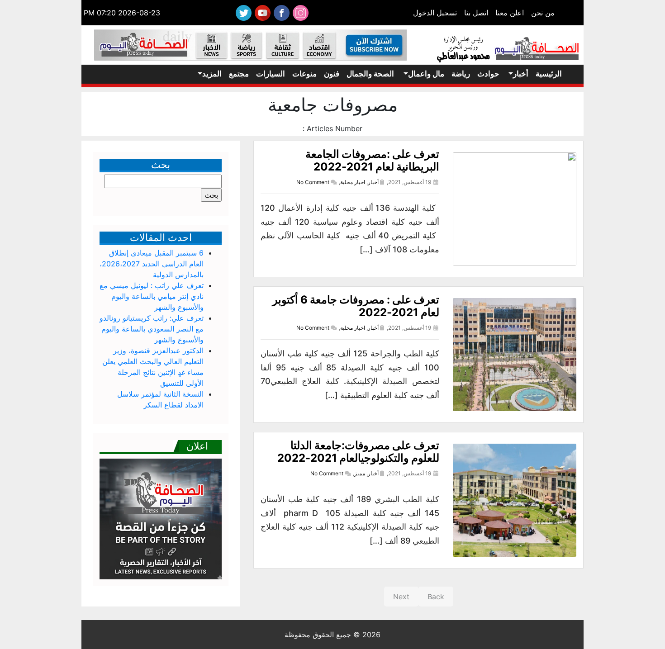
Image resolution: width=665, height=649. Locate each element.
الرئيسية (549, 73)
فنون (331, 73)
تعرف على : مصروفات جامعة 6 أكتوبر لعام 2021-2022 (355, 306)
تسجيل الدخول (435, 12)
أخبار (520, 73)
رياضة (460, 73)
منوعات (304, 73)
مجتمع (239, 73)
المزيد (212, 73)
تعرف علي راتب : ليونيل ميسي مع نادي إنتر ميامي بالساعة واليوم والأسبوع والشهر (152, 296)
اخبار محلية (352, 182)
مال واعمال (426, 73)
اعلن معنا (509, 12)
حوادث (488, 73)
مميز (359, 473)
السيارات (270, 73)
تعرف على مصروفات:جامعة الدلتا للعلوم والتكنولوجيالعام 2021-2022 (358, 452)
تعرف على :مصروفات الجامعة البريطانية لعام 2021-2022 (372, 160)
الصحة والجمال (370, 73)
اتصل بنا (476, 12)
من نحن (543, 12)
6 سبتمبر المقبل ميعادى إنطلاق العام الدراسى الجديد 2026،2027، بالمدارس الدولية (152, 263)
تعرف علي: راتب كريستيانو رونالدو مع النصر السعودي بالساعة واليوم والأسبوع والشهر (152, 328)
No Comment (312, 182)
